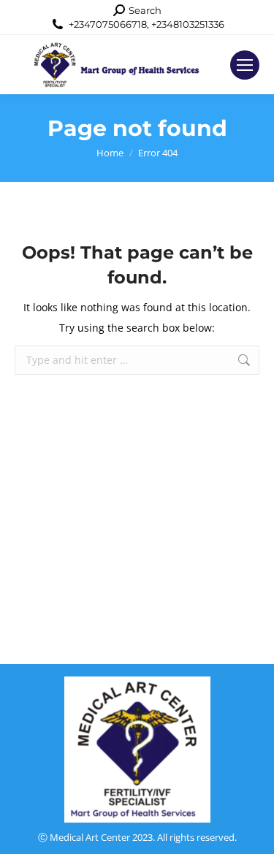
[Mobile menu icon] (244, 65)
